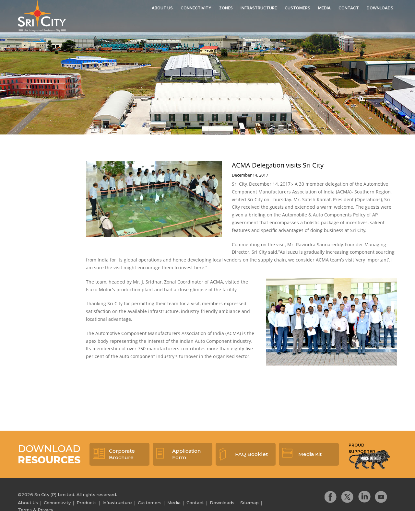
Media (324, 8)
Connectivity (196, 8)
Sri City (42, 16)
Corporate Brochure (122, 454)
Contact (348, 8)
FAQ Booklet (251, 454)
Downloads (380, 8)
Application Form (186, 454)
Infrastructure (259, 8)
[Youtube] (381, 497)
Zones (226, 8)
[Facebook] (331, 497)
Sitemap (249, 502)
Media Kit (310, 454)
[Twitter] (347, 497)
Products (87, 502)
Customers (297, 8)
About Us (162, 8)
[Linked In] (364, 497)
